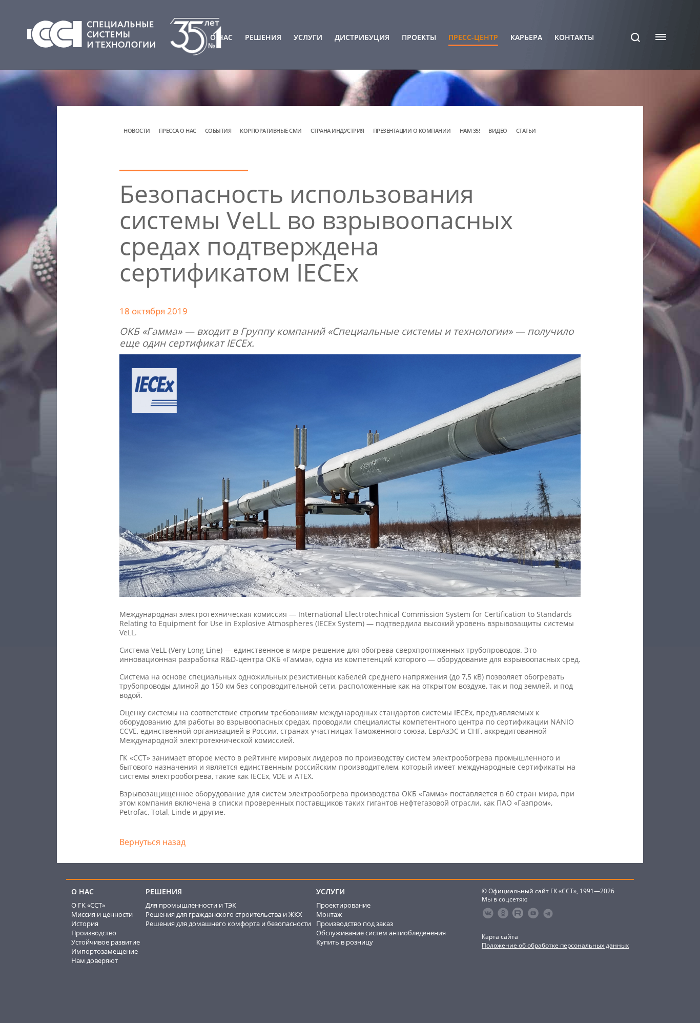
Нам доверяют (94, 960)
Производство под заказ (354, 923)
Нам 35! (470, 130)
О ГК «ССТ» (88, 905)
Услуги (308, 37)
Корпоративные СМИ (271, 130)
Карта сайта (500, 936)
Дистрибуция (362, 37)
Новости (136, 130)
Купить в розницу (344, 942)
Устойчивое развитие (105, 942)
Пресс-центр (473, 37)
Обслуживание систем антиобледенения (381, 932)
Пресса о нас (177, 130)
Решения (263, 37)
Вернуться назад (152, 842)
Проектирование (343, 905)
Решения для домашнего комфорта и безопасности (228, 923)
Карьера (526, 37)
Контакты (574, 37)
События (218, 130)
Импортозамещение (104, 951)
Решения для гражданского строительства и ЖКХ (224, 914)
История (84, 923)
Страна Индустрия (337, 130)
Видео (497, 130)
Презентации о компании (412, 130)
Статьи (526, 130)
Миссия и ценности (102, 914)
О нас (221, 37)
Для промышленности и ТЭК (191, 905)
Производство (93, 932)
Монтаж (329, 914)
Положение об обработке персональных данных (555, 945)
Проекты (419, 37)
